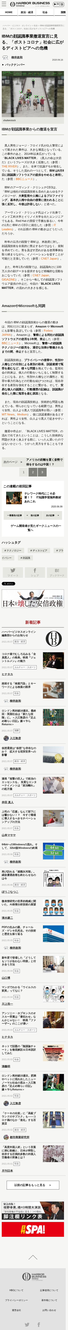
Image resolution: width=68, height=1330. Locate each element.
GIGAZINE (8, 279)
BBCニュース (24, 179)
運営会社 (16, 1310)
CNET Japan (49, 258)
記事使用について (49, 1290)
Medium (22, 414)
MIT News (8, 414)
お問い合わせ (49, 1310)
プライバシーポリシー (16, 1300)
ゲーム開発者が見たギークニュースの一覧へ (36, 527)
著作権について (49, 1300)
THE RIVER (9, 166)
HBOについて (16, 1290)
